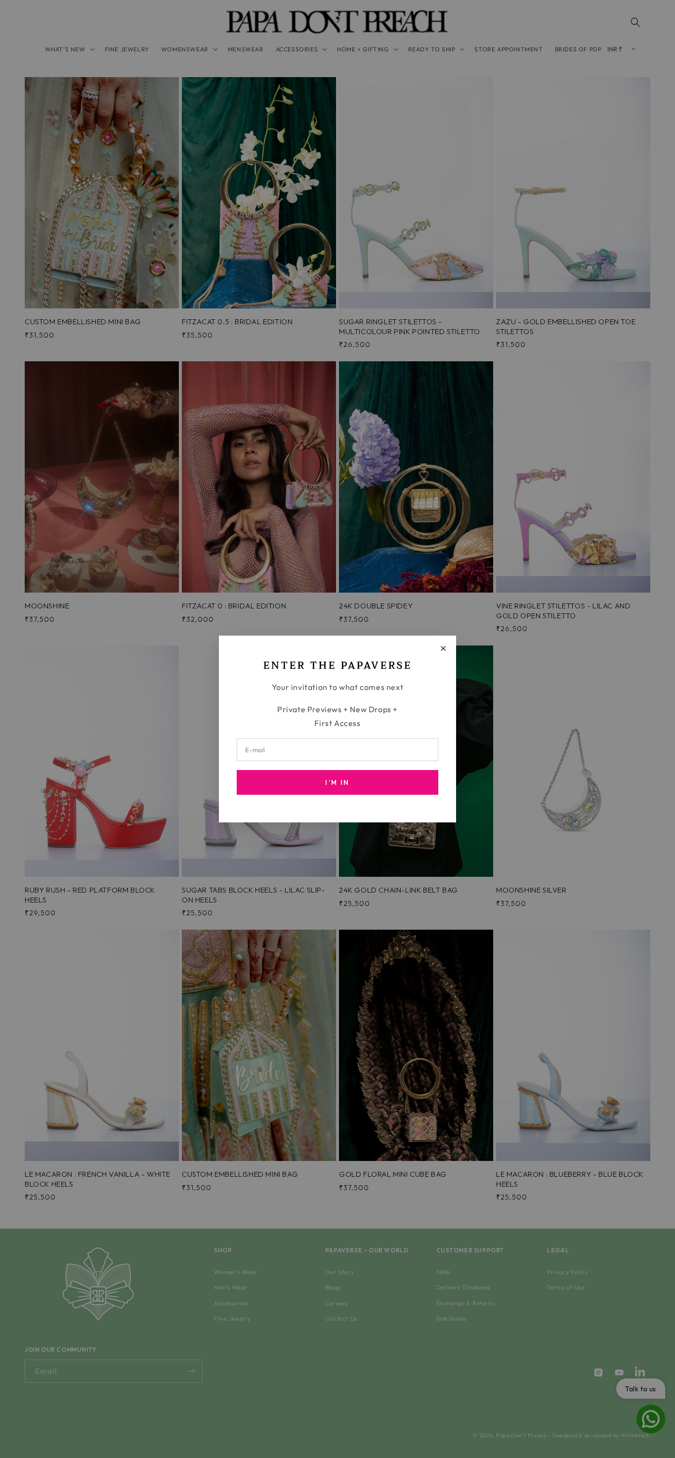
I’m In (337, 782)
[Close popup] (443, 648)
